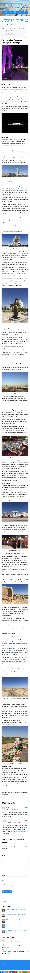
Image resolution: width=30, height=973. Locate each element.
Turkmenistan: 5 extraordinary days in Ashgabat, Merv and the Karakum (15, 20)
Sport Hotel (18, 188)
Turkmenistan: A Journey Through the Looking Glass (14, 28)
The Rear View (10, 36)
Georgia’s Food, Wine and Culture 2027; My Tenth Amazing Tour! (16, 915)
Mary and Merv (10, 33)
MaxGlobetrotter (5, 964)
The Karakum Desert (11, 34)
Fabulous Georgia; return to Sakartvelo (15, 919)
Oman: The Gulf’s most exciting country (15, 925)
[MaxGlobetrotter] (15, 8)
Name (4, 875)
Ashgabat (9, 31)
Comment (5, 855)
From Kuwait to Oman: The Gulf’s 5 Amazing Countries (16, 931)
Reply (27, 807)
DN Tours (7, 96)
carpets (10, 462)
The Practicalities (10, 30)
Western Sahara (12, 650)
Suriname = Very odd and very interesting (15, 909)
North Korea (19, 772)
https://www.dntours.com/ (22, 831)
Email (4, 880)
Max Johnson (13, 820)
